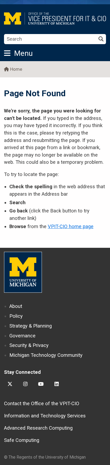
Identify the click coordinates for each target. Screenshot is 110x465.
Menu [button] (23, 53)
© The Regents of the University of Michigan (45, 457)
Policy (16, 316)
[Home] (55, 18)
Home (16, 69)
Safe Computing (21, 440)
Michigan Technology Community (45, 355)
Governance (22, 335)
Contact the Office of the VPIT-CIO (41, 403)
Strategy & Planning (30, 326)
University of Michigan (23, 272)
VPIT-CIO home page (70, 226)
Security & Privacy (29, 345)
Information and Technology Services (45, 415)
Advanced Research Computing (38, 428)
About (15, 306)
